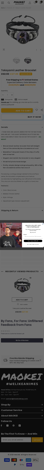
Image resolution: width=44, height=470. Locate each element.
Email (25, 234)
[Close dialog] (42, 224)
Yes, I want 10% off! (33, 240)
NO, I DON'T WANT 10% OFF (33, 244)
